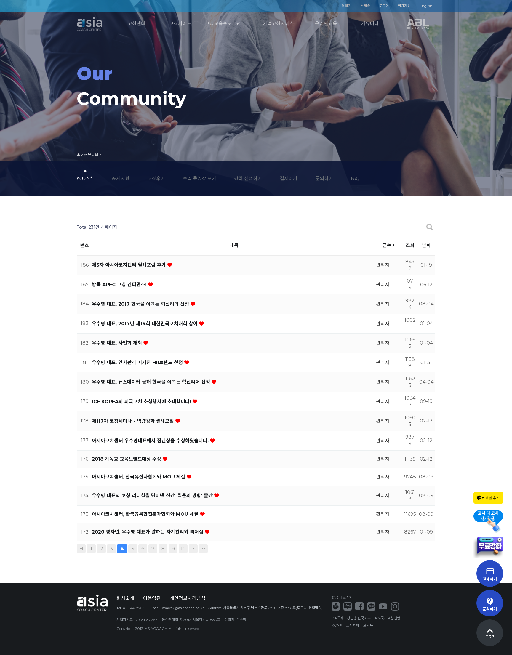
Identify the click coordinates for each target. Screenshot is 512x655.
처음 (81, 548)
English (426, 6)
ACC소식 (85, 178)
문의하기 (344, 6)
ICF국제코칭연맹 (387, 618)
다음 (193, 548)
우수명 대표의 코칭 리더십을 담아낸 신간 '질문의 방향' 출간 (153, 495)
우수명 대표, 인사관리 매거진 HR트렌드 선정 (138, 362)
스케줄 (365, 6)
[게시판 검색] (429, 227)
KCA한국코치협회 (345, 625)
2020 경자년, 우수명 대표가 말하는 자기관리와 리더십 (148, 532)
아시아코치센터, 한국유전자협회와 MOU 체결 (139, 477)
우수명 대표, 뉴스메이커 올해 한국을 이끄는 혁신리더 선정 (152, 382)
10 (183, 548)
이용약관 (152, 598)
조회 (410, 245)
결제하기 (288, 178)
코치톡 (368, 625)
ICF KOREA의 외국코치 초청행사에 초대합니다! (142, 401)
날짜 (426, 245)
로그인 (384, 6)
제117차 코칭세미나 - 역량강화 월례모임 (133, 421)
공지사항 (120, 178)
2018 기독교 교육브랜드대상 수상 (127, 459)
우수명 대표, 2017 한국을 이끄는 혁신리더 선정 (141, 304)
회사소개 (125, 598)
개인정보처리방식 (187, 598)
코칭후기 (156, 178)
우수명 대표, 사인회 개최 (117, 343)
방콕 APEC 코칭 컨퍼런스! (120, 284)
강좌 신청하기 (248, 178)
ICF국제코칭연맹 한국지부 (351, 618)
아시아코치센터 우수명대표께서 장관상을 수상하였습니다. (151, 440)
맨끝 (203, 548)
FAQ (355, 178)
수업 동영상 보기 (199, 178)
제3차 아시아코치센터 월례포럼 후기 (129, 265)
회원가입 (404, 6)
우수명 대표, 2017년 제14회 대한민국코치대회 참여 (145, 323)
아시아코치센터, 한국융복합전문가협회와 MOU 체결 (146, 514)
